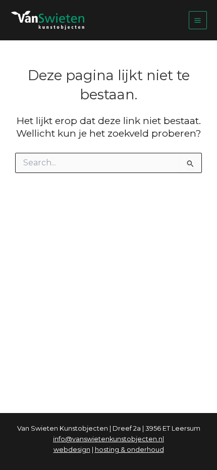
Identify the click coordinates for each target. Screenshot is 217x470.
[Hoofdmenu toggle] (198, 20)
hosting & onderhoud (129, 449)
